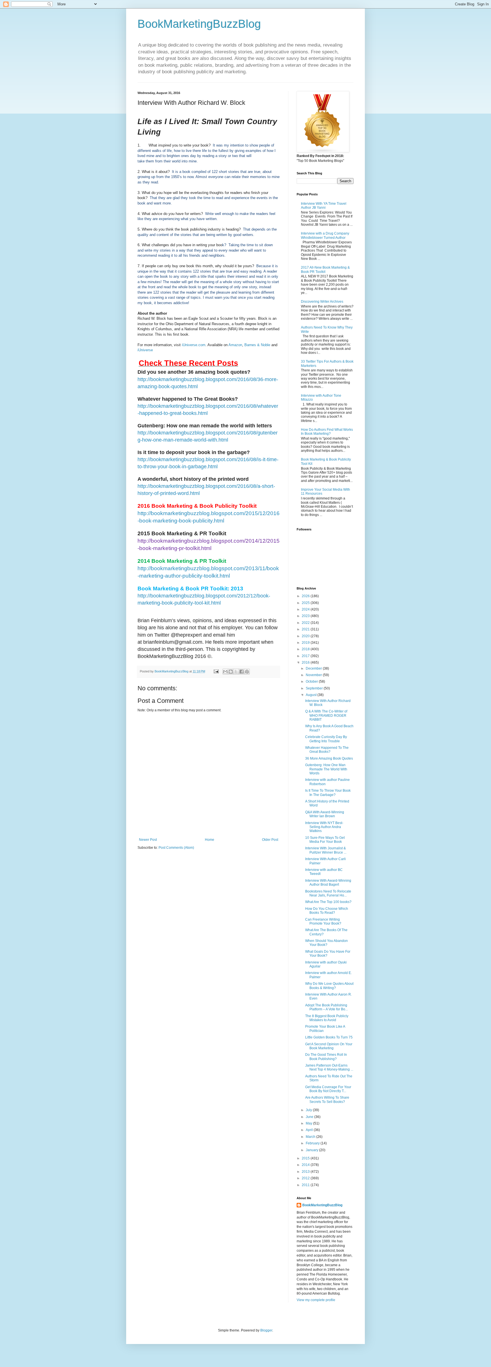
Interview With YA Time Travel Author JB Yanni (323, 206)
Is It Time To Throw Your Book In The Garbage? (328, 793)
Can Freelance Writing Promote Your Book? (323, 921)
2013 (306, 1172)
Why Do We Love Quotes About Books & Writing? (329, 986)
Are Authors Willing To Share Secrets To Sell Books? (327, 1099)
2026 (306, 596)
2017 (306, 656)
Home (209, 840)
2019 (306, 643)
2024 (306, 609)
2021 (306, 629)
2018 (306, 649)
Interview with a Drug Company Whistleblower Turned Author (325, 235)
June (310, 1117)
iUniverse (145, 350)
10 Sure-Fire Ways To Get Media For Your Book (325, 840)
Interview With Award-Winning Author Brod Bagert (328, 883)
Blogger (266, 1330)
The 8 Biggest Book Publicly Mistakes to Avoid (326, 1018)
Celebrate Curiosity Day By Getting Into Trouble (326, 739)
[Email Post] (216, 671)
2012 (306, 1178)
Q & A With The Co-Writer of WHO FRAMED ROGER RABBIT (326, 715)
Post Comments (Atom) (176, 848)
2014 (306, 1165)
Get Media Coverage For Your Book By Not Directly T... (328, 1089)
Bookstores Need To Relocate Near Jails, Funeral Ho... (328, 893)
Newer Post (148, 840)
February (313, 1143)
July (309, 1110)
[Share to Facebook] (241, 671)
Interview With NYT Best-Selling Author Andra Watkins (324, 827)
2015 (306, 1158)
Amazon (235, 345)
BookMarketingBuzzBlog (199, 24)
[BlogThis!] (231, 671)
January (312, 1150)
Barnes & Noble (257, 345)
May (309, 1123)
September (315, 688)
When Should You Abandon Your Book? (326, 943)
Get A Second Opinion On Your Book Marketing (328, 1046)
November (314, 675)
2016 (306, 662)
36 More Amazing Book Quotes (329, 758)
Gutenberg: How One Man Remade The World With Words (326, 769)
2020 (306, 636)
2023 (306, 616)
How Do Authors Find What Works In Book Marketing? (327, 432)
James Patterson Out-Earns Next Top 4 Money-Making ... (329, 1067)
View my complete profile (316, 1300)
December (314, 668)
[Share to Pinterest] (247, 671)
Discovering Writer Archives (322, 302)
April (310, 1130)
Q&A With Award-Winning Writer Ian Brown (324, 814)
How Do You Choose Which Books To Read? (326, 911)
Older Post (270, 840)
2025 (306, 603)
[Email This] (225, 671)
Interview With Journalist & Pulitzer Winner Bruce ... (325, 850)
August (311, 695)
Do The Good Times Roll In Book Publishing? (326, 1057)
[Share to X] (236, 671)
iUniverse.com (193, 345)
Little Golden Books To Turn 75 (329, 1037)
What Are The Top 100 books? (328, 902)
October (312, 682)
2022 (306, 623)
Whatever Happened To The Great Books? (327, 750)
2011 (306, 1185)
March (311, 1137)
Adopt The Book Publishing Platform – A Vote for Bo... (326, 1007)
